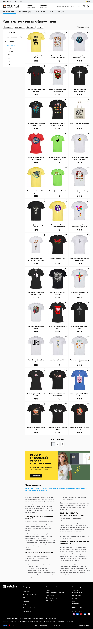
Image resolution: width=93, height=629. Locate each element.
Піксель (10, 58)
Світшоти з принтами (37, 618)
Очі (9, 55)
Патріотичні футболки (49, 621)
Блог (24, 604)
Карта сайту (27, 611)
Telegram (84, 608)
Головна (5, 17)
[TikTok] (88, 614)
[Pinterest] (81, 614)
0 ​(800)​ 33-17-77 (7, 1)
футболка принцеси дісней (38, 490)
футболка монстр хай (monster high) (48, 488)
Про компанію (27, 591)
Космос (10, 51)
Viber (76, 608)
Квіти (9, 48)
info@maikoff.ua (77, 603)
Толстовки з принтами (25, 618)
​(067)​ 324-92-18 (77, 598)
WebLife (88, 625)
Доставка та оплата (29, 594)
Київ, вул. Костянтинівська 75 (55, 592)
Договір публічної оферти (31, 608)
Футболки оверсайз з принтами (64, 621)
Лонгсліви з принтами (50, 618)
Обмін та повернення (30, 598)
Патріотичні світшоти (15, 621)
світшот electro (30, 488)
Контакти (26, 601)
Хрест (10, 64)
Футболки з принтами (12, 618)
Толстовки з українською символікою (32, 621)
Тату (9, 61)
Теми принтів (9, 12)
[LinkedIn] (85, 614)
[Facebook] (77, 614)
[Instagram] (73, 614)
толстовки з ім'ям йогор (68, 488)
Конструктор (42, 12)
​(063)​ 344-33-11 (77, 595)
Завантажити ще (57, 439)
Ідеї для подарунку (25, 12)
